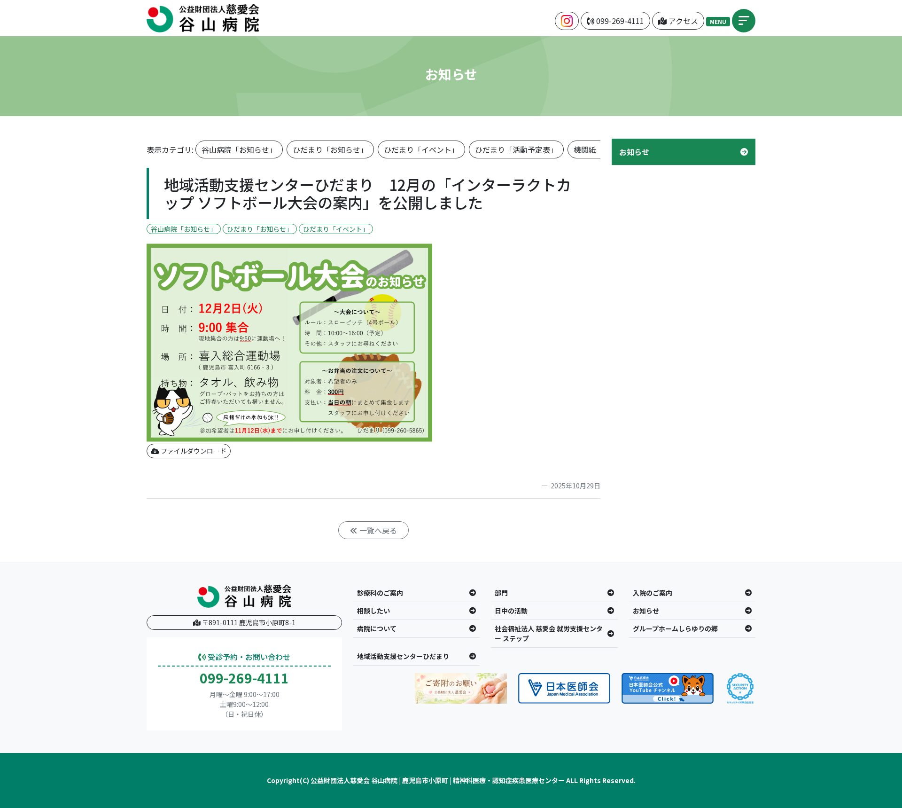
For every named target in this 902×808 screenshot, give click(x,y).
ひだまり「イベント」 (421, 149)
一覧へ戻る (377, 530)
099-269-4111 (244, 678)
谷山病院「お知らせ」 (239, 149)
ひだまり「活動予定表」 (516, 149)
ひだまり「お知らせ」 (330, 149)
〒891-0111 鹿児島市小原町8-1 (248, 622)
